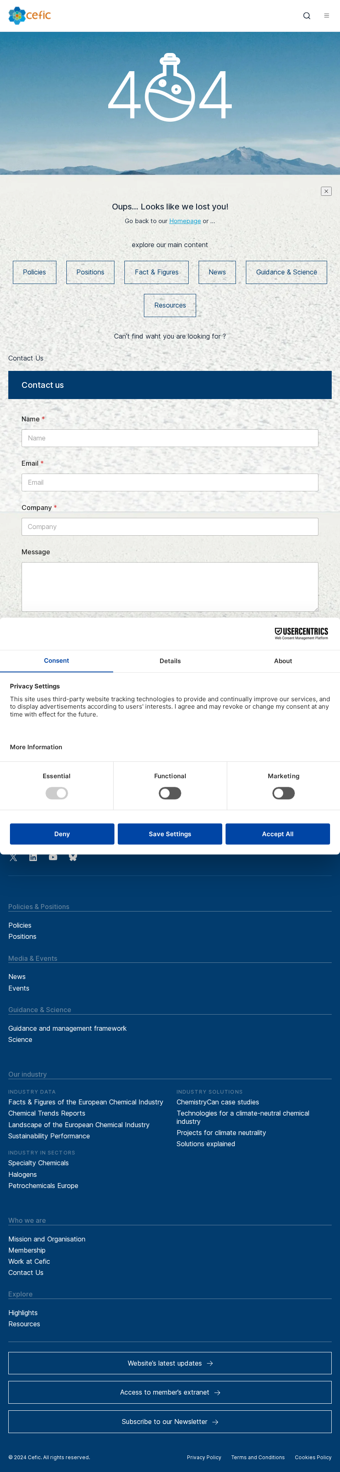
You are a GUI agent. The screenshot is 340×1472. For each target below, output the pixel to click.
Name (33, 419)
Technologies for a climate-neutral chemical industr (243, 1117)
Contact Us (26, 1272)
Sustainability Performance (49, 1136)
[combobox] (307, 16)
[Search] (307, 16)
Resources (170, 305)
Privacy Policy (204, 1457)
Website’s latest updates (165, 1363)
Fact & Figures (157, 272)
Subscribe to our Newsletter (164, 1421)
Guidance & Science (286, 272)
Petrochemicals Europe (43, 1185)
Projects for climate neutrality (221, 1132)
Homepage (185, 221)
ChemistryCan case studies (218, 1102)
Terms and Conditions (258, 1457)
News (217, 272)
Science (20, 1039)
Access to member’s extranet (164, 1392)
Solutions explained (206, 1144)
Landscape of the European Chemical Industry (79, 1125)
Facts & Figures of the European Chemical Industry (85, 1102)
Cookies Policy (313, 1457)
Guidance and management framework (67, 1028)
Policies (34, 272)
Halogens (22, 1174)
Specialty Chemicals (38, 1163)
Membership (27, 1250)
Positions (90, 272)
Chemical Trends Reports (46, 1113)
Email (33, 463)
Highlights (23, 1312)
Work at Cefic (29, 1261)
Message (36, 552)
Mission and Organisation (46, 1239)
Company (39, 508)
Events (18, 988)
